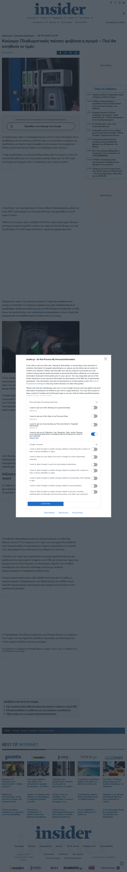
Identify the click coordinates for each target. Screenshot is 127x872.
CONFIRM (45, 504)
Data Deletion (49, 513)
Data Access (63, 513)
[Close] (106, 359)
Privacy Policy (77, 513)
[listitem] (63, 402)
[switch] (94, 407)
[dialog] (63, 436)
